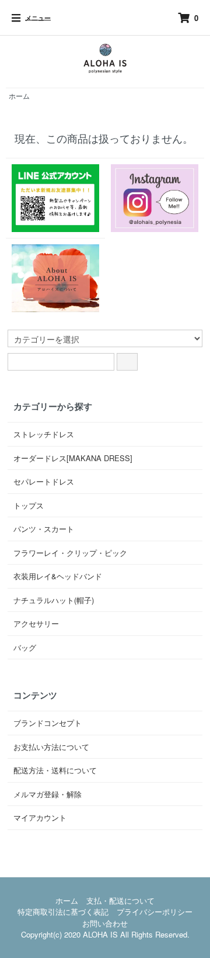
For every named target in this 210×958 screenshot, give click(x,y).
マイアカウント (39, 817)
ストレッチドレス (43, 434)
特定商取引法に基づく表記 (63, 911)
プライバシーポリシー (154, 911)
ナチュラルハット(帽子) (53, 600)
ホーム (19, 96)
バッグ (24, 647)
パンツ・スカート (43, 528)
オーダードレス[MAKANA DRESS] (72, 458)
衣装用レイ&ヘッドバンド (57, 576)
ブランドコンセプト (47, 722)
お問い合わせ (105, 923)
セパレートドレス (43, 481)
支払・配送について (120, 900)
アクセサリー (36, 623)
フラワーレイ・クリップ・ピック (70, 552)
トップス (28, 505)
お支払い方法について (51, 746)
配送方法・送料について (55, 770)
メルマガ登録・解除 (47, 794)
